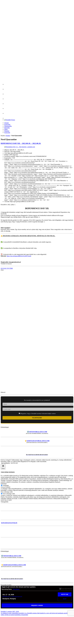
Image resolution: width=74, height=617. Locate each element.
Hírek (6, 129)
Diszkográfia (8, 126)
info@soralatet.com (38, 431)
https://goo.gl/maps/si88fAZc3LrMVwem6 (19, 256)
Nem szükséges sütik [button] (7, 492)
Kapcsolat (7, 132)
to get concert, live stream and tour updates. (19, 587)
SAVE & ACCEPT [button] (6, 500)
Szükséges (6, 485)
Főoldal (6, 123)
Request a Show (37, 605)
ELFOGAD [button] (14, 463)
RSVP (64, 599)
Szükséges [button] (4, 483)
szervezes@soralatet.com (38, 441)
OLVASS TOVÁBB (7, 268)
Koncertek (7, 124)
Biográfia (7, 127)
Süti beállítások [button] (5, 463)
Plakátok (6, 131)
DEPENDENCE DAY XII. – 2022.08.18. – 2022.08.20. (21, 143)
